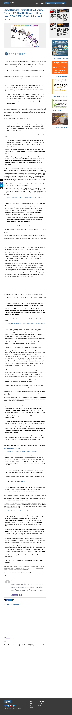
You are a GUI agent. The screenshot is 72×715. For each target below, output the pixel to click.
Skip (7, 19)
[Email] (19, 595)
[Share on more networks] (13, 600)
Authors (31, 705)
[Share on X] (5, 600)
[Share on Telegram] (10, 600)
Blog (6, 603)
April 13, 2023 (22, 481)
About (31, 703)
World (62, 3)
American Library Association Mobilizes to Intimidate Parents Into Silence (22, 243)
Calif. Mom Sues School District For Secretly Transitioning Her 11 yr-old (22, 451)
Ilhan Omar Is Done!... (53, 29)
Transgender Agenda (15, 604)
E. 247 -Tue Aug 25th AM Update (60, 58)
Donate (42, 3)
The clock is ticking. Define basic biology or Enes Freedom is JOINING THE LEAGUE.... (66, 31)
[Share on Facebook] (7, 600)
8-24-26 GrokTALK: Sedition (60, 96)
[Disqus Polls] (25, 621)
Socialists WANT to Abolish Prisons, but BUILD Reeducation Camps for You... (65, 18)
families (8, 604)
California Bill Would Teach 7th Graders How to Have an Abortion (20, 510)
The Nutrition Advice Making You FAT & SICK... (53, 16)
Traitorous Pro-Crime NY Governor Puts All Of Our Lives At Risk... (59, 17)
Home (37, 3)
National (57, 3)
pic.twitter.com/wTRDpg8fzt (35, 478)
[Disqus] (25, 650)
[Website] (21, 595)
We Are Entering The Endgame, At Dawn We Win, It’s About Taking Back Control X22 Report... (59, 32)
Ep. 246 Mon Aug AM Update (60, 76)
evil (6, 604)
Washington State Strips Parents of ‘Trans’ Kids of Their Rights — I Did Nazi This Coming (25, 81)
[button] (66, 3)
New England (48, 3)
